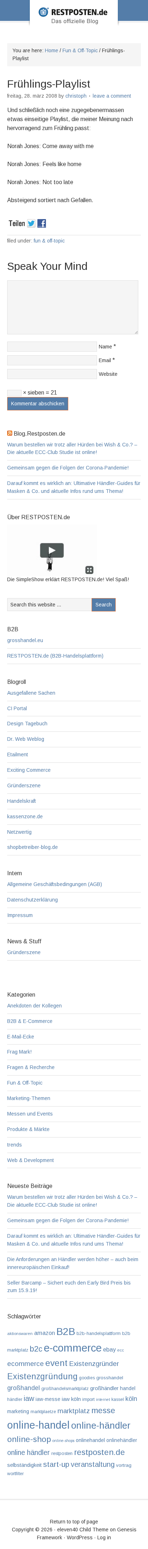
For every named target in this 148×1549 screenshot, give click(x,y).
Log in (104, 1537)
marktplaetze (43, 1411)
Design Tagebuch (27, 723)
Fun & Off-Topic (49, 241)
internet (103, 1399)
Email (105, 360)
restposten (62, 1453)
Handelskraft (21, 801)
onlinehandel (90, 1440)
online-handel (38, 1425)
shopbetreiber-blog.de (32, 847)
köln (131, 1398)
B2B (65, 1331)
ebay (109, 1350)
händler (14, 1399)
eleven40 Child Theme (82, 1529)
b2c (36, 1348)
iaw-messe (48, 1399)
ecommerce (25, 1363)
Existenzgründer (94, 1363)
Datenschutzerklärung (32, 900)
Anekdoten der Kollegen (34, 1006)
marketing (18, 1411)
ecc (120, 1350)
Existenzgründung (42, 1376)
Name (105, 347)
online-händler (100, 1425)
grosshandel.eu (25, 640)
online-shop (29, 1439)
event (56, 1363)
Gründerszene (24, 785)
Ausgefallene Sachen (31, 693)
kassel (117, 1399)
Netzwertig (19, 832)
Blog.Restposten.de (74, 22)
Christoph (76, 96)
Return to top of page (74, 1521)
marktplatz (73, 1411)
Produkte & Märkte (28, 1129)
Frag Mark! (19, 1052)
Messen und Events (30, 1114)
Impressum (20, 915)
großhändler (104, 1388)
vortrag (123, 1465)
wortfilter (15, 1473)
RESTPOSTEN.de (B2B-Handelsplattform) (55, 656)
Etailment (17, 754)
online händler (28, 1452)
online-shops (63, 1440)
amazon (44, 1333)
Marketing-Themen (28, 1098)
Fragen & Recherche (31, 1067)
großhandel (23, 1388)
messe (103, 1410)
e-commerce (73, 1348)
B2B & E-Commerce (29, 1021)
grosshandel (109, 1377)
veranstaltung (93, 1464)
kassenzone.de (25, 816)
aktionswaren (20, 1333)
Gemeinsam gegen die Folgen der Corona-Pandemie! (68, 468)
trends (14, 1145)
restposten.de (99, 1452)
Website (108, 374)
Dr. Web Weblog (25, 739)
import (88, 1399)
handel (127, 1388)
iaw (29, 1398)
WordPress (80, 1537)
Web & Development (30, 1160)
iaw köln (71, 1399)
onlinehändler (121, 1440)
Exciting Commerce (29, 770)
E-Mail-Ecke (20, 1037)
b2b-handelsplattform (99, 1333)
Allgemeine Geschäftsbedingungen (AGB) (54, 884)
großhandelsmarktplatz (65, 1388)
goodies (87, 1377)
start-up (56, 1464)
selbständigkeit (24, 1465)
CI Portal (17, 708)
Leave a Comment (112, 96)
